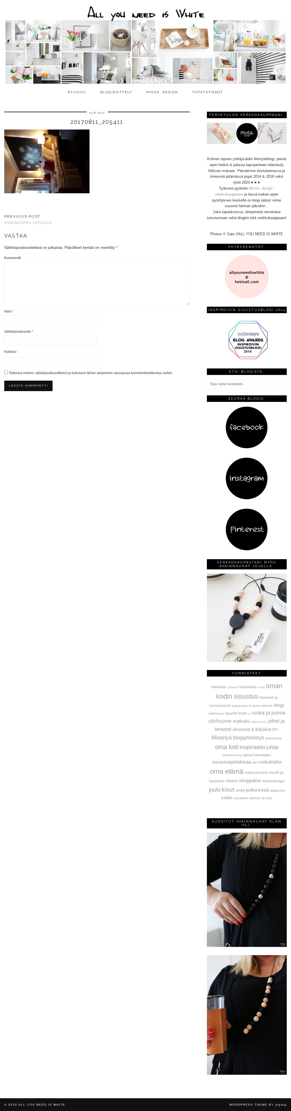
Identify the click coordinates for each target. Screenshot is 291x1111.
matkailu (241, 721)
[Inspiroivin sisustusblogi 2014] (246, 359)
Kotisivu (10, 352)
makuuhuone (256, 772)
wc (249, 714)
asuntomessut (232, 755)
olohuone (220, 721)
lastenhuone (273, 738)
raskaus (218, 686)
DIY (275, 730)
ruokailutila (269, 762)
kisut (228, 789)
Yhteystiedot (207, 92)
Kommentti (12, 258)
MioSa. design (162, 92)
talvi (254, 762)
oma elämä (226, 771)
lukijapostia (277, 790)
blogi (279, 705)
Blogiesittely (116, 92)
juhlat (272, 747)
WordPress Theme (248, 1104)
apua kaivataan (257, 755)
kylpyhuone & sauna (246, 705)
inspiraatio (252, 747)
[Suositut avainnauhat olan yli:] (247, 945)
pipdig (281, 1104)
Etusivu (77, 92)
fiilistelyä (221, 738)
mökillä (261, 687)
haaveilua (248, 686)
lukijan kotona (259, 721)
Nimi (9, 311)
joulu (215, 789)
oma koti (226, 746)
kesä (263, 790)
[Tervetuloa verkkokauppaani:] (247, 143)
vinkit (240, 790)
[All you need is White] (145, 43)
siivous (267, 706)
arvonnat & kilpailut (251, 729)
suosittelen (240, 798)
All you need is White (41, 1104)
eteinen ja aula (260, 798)
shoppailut (250, 780)
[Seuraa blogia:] (246, 447)
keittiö (226, 797)
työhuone (232, 687)
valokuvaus (216, 713)
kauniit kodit (236, 713)
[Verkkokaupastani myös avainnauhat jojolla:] (247, 660)
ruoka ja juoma (268, 713)
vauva (232, 780)
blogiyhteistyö (248, 738)
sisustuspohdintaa (231, 762)
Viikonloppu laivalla (28, 219)
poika (251, 790)
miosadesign (273, 781)
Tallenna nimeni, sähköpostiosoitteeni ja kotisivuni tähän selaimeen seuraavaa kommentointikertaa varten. (91, 373)
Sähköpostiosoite (18, 332)
